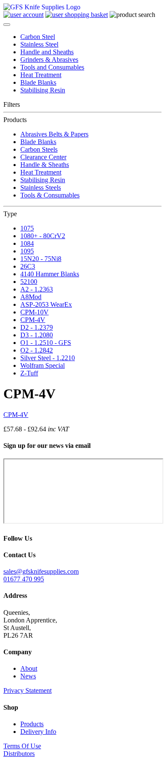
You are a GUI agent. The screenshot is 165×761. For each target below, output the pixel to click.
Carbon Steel (37, 36)
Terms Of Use (22, 746)
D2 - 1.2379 (36, 327)
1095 (27, 251)
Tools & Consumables (50, 195)
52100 (28, 281)
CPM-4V (32, 319)
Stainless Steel (39, 44)
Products (32, 724)
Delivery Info (38, 731)
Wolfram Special (42, 365)
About (28, 668)
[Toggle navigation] (6, 24)
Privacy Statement (27, 690)
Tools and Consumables (52, 67)
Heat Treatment (40, 74)
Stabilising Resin (42, 90)
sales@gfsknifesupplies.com (41, 571)
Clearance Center (43, 157)
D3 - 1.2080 (36, 335)
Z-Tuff (29, 373)
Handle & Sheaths (44, 164)
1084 (27, 243)
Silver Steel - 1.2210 (47, 357)
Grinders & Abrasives (49, 59)
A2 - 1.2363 (36, 289)
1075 (27, 228)
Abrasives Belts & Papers (54, 134)
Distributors (19, 753)
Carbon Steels (39, 149)
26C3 (27, 266)
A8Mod (30, 296)
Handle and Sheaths (47, 52)
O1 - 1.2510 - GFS (45, 342)
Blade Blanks (38, 82)
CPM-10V (34, 312)
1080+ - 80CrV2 (42, 235)
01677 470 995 (23, 579)
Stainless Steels (40, 187)
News (28, 676)
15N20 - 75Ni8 (40, 258)
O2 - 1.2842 (36, 350)
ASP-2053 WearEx (46, 304)
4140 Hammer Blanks (49, 274)
